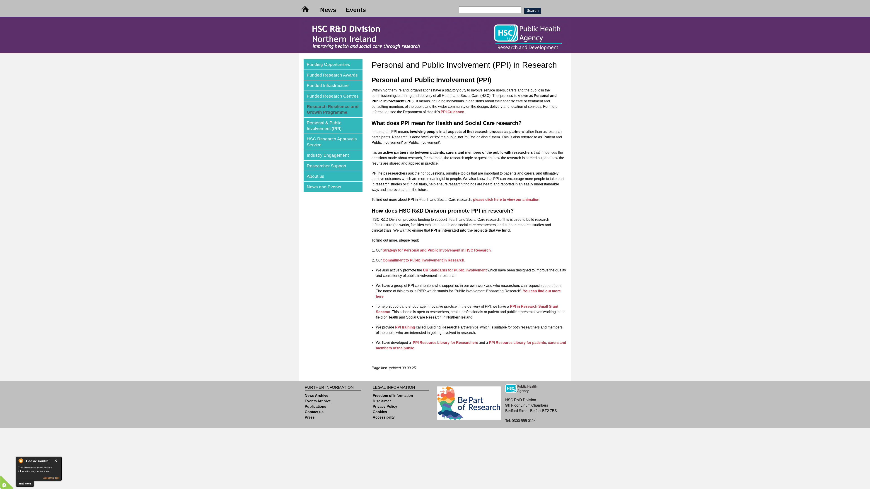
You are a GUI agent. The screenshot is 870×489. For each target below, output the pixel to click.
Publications (315, 406)
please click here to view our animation (506, 199)
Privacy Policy (385, 406)
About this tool (51, 478)
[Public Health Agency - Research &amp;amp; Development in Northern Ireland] (435, 50)
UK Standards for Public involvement (455, 270)
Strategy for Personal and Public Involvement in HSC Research (437, 250)
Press (310, 417)
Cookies (380, 412)
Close (56, 460)
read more (25, 483)
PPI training (405, 327)
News (328, 9)
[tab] (333, 64)
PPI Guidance (452, 112)
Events (356, 9)
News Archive (316, 396)
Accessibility (384, 417)
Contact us (314, 412)
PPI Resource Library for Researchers (445, 343)
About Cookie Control (20, 461)
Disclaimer (382, 401)
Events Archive (318, 401)
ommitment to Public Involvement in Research (424, 260)
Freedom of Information (393, 396)
